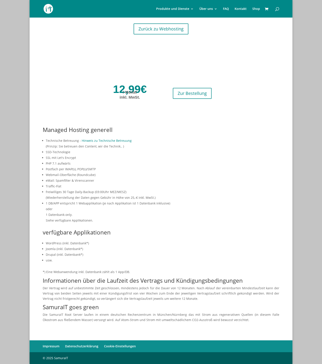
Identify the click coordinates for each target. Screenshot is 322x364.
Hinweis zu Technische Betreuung (107, 140)
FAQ (226, 9)
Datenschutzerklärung (81, 346)
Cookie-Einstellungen (120, 346)
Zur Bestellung (192, 93)
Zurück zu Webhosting (161, 29)
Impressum (51, 346)
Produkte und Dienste (172, 9)
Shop (256, 9)
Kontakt (241, 9)
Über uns (206, 9)
